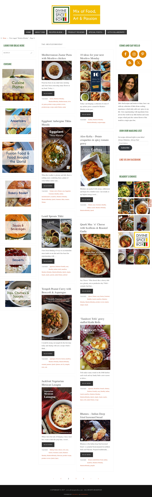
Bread (90, 460)
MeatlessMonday (53, 101)
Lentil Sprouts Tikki (52, 216)
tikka (63, 199)
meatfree (53, 197)
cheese (90, 296)
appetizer (52, 266)
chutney (107, 388)
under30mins (58, 107)
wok (46, 367)
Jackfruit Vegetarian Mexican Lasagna (53, 382)
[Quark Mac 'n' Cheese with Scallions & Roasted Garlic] (95, 256)
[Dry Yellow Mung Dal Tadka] (142, 257)
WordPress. (84, 494)
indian (61, 194)
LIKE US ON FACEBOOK (130, 159)
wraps (97, 400)
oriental (44, 364)
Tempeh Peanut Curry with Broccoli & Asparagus (56, 290)
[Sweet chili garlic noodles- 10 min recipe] (142, 206)
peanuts (49, 364)
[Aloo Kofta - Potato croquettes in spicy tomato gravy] (95, 166)
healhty (90, 120)
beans (56, 450)
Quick (53, 199)
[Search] (31, 53)
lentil (59, 269)
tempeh (67, 364)
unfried (65, 275)
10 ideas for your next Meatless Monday (92, 56)
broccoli (58, 359)
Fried (101, 460)
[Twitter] (149, 201)
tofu (43, 367)
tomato (67, 199)
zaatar (64, 107)
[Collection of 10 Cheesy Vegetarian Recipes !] (126, 206)
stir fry (63, 364)
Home (4, 38)
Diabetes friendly (60, 266)
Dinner (60, 191)
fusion (51, 99)
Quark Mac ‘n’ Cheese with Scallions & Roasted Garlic (94, 227)
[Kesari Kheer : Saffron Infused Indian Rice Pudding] (126, 257)
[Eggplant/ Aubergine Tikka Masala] (57, 149)
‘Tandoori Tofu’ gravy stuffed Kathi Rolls (92, 320)
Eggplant (68, 191)
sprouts (52, 275)
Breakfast (96, 388)
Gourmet (51, 194)
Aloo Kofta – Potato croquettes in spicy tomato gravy (94, 140)
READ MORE (48, 93)
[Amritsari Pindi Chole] (126, 223)
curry (55, 191)
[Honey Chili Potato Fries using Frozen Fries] (142, 189)
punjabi (92, 465)
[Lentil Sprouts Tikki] (57, 233)
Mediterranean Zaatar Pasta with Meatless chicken (57, 56)
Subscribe (125, 148)
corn (64, 450)
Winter (44, 202)
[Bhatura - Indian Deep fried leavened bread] (95, 430)
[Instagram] (149, 205)
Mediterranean (63, 101)
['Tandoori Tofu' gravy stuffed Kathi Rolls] (95, 347)
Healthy (56, 194)
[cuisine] (18, 85)
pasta (45, 104)
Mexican (59, 455)
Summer (58, 199)
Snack (43, 275)
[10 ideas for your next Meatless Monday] (95, 81)
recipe (52, 107)
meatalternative (46, 197)
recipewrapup (101, 122)
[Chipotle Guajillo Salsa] (142, 223)
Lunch (93, 207)
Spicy (81, 400)
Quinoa (58, 364)
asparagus (52, 359)
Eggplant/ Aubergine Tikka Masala (56, 122)
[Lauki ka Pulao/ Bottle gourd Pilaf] (126, 189)
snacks (48, 275)
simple (68, 272)
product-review (60, 104)
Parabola (75, 494)
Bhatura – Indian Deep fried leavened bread (92, 415)
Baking (52, 450)
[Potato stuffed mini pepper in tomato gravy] (126, 240)
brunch (102, 388)
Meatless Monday (59, 99)
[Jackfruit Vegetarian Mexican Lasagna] (57, 410)
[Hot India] (142, 240)
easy (63, 191)
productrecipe (46, 107)
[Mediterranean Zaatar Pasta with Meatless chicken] (57, 70)
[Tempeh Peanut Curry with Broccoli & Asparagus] (57, 317)
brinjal (52, 191)
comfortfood (95, 460)
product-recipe (51, 104)
